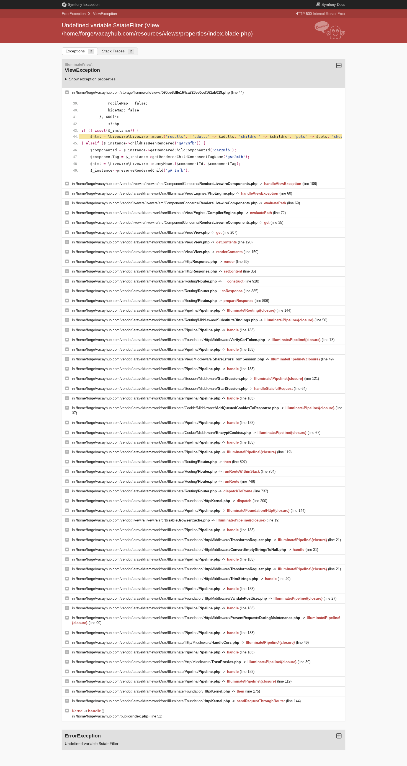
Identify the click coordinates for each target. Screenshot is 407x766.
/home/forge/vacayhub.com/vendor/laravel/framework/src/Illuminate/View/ (143, 232)
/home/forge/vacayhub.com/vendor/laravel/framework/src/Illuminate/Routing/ (146, 281)
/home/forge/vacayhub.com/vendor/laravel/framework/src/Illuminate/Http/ (146, 261)
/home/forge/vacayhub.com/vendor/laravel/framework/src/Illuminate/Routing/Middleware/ (167, 320)
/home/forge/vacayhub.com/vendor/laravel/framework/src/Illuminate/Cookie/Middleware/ (177, 408)
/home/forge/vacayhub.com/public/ (112, 716)
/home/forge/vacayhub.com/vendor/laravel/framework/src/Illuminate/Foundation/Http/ (153, 501)
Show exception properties (92, 79)
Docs (333, 4)
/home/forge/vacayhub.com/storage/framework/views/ (153, 92)
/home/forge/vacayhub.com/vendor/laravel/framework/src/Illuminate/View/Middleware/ (170, 359)
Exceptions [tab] (79, 51)
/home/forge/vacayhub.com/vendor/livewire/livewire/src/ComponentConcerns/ (166, 184)
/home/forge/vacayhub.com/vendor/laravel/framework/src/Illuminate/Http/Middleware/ (157, 642)
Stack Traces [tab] (117, 51)
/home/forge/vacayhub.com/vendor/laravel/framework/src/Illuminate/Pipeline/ (148, 310)
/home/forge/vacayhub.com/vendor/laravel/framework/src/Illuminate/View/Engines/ (155, 193)
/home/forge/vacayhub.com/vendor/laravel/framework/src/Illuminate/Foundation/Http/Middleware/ (170, 340)
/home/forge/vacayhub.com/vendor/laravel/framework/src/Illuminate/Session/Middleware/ (162, 378)
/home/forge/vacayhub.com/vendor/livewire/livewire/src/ (143, 520)
